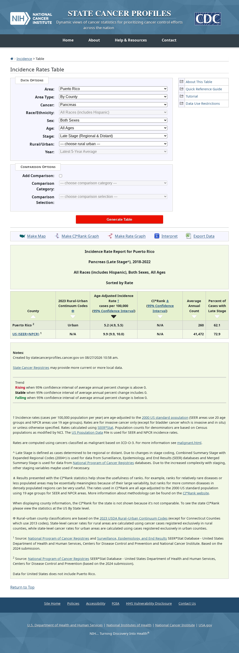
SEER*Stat (105, 427)
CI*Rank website (196, 493)
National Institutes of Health (128, 625)
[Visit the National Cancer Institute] (31, 16)
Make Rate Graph (130, 236)
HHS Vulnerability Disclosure (149, 603)
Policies (73, 603)
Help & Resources (131, 40)
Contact (169, 40)
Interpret (170, 236)
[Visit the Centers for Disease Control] (208, 16)
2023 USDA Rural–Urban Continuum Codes (134, 518)
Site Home (52, 603)
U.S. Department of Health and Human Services (65, 625)
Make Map (36, 236)
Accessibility (95, 603)
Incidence (24, 58)
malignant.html (189, 442)
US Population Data (87, 432)
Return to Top (22, 587)
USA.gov (205, 625)
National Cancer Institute (175, 625)
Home (68, 40)
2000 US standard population (165, 417)
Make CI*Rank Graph (80, 236)
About (94, 40)
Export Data (203, 236)
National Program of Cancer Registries (103, 463)
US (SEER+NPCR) (25, 334)
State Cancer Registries (31, 367)
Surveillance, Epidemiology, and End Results (132, 538)
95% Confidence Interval (113, 311)
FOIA (115, 603)
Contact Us (187, 603)
